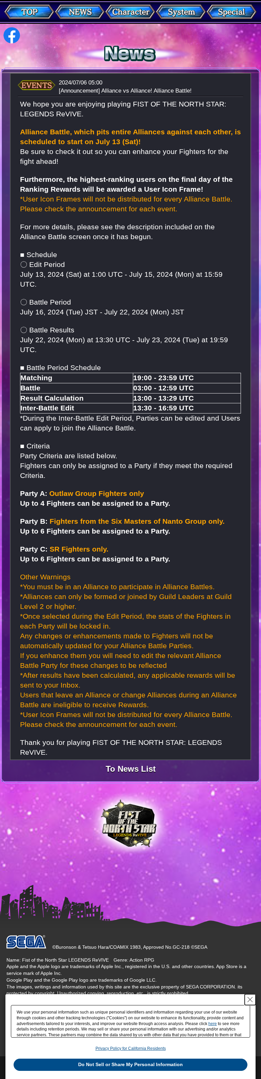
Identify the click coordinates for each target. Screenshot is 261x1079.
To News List (131, 769)
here (212, 1023)
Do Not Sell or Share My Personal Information (130, 1064)
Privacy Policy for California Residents (130, 1048)
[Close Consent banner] (250, 999)
